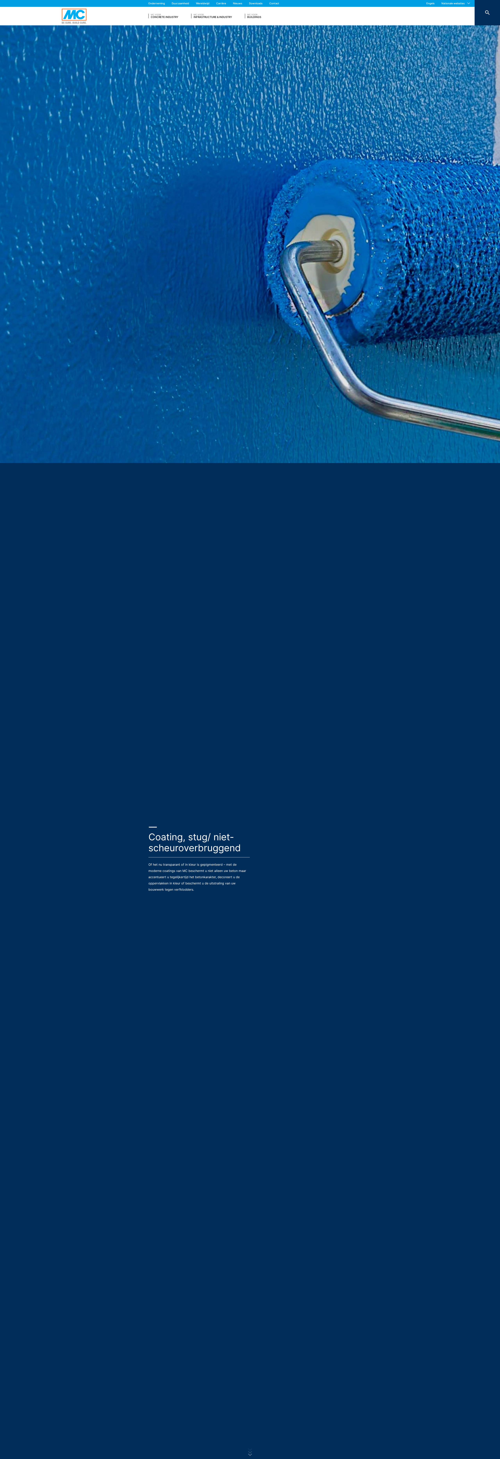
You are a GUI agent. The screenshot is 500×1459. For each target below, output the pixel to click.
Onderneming (156, 3)
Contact (274, 3)
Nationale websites (453, 3)
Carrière (221, 3)
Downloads (255, 3)
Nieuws (237, 3)
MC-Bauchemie (74, 16)
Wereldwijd (202, 3)
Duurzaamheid (180, 3)
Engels (430, 3)
